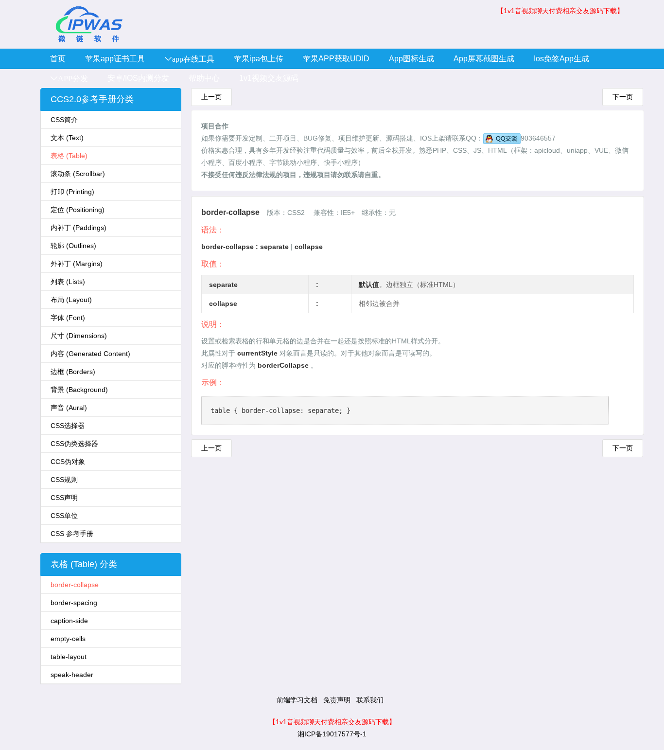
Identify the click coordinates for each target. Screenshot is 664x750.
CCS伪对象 (68, 461)
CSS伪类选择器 (74, 443)
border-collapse (75, 585)
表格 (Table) (69, 156)
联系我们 (370, 700)
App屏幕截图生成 (484, 58)
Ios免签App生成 (561, 58)
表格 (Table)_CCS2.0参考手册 (89, 24)
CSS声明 (64, 497)
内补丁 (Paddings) (78, 228)
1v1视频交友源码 (268, 78)
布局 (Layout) (71, 300)
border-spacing (74, 603)
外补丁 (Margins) (77, 264)
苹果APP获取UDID (336, 58)
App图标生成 (411, 58)
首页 (58, 58)
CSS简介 (64, 120)
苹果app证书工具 (115, 58)
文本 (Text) (67, 138)
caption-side (69, 621)
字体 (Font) (68, 317)
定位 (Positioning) (78, 210)
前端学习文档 (297, 700)
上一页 (211, 97)
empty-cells (68, 639)
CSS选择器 (68, 425)
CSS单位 (64, 515)
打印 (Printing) (72, 192)
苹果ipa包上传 (258, 58)
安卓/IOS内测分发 (138, 78)
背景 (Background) (79, 389)
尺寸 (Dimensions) (79, 335)
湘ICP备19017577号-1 (332, 734)
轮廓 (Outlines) (73, 246)
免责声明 (336, 700)
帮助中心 (204, 78)
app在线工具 (193, 59)
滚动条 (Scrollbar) (78, 174)
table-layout (69, 657)
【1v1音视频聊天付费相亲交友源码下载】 (560, 11)
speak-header (72, 675)
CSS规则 (64, 479)
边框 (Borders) (73, 371)
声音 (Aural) (69, 407)
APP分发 (73, 78)
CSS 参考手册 (72, 533)
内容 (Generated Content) (90, 353)
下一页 (622, 97)
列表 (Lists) (68, 282)
